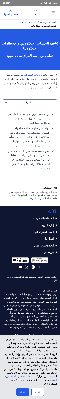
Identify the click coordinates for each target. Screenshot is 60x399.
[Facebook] (39, 267)
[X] (27, 267)
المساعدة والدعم (44, 231)
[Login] (10, 10)
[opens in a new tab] (39, 260)
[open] (53, 12)
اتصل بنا (49, 238)
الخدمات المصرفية (33, 74)
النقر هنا (32, 198)
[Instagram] (33, 267)
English (6, 3)
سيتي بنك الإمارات (49, 3)
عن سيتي (49, 252)
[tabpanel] (30, 141)
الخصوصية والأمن (44, 245)
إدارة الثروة (47, 225)
